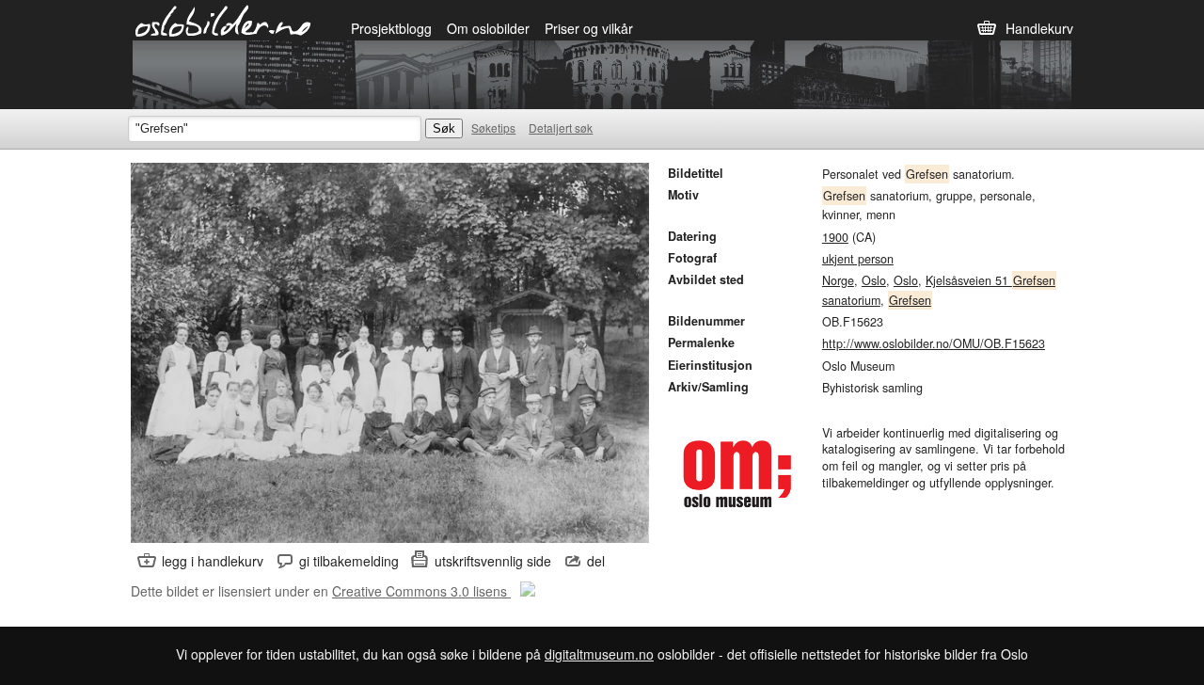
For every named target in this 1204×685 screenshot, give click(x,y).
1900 (835, 237)
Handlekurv (1039, 28)
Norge (838, 280)
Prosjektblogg (391, 28)
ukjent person (858, 258)
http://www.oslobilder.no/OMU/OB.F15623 (933, 343)
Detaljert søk (561, 127)
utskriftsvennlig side (493, 560)
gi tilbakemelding (349, 560)
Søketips (493, 127)
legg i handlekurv (212, 560)
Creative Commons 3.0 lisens (421, 590)
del (596, 560)
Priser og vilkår (589, 28)
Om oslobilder (488, 28)
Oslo (874, 280)
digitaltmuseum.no (599, 654)
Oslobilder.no (223, 20)
